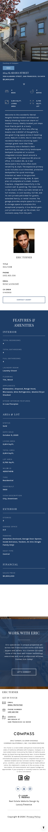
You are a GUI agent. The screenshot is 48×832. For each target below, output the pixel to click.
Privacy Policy (33, 817)
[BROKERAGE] (30, 789)
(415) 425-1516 (9, 275)
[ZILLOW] (24, 789)
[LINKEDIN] (18, 789)
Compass (38, 750)
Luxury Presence (24, 804)
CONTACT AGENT (24, 300)
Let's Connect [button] (24, 672)
